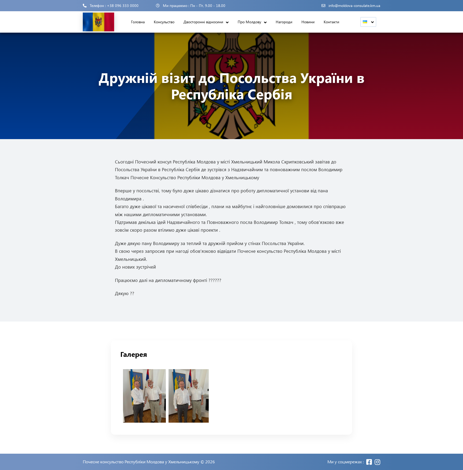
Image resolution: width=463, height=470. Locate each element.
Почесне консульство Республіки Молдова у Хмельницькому (141, 461)
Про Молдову (249, 21)
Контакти (331, 21)
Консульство (164, 21)
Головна (138, 21)
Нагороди (284, 21)
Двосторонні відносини (203, 21)
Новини (308, 21)
